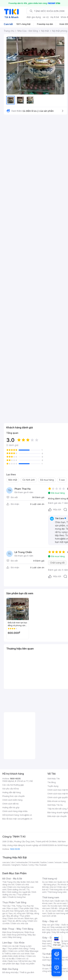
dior (13, 862)
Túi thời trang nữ (51, 954)
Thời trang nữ (49, 878)
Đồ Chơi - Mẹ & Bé (12, 878)
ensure (58, 862)
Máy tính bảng (14, 937)
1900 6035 (15, 849)
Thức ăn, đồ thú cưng (16, 921)
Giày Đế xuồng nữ (60, 932)
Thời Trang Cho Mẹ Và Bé (14, 882)
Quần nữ (61, 882)
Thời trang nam (50, 897)
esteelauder (22, 862)
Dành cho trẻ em (15, 918)
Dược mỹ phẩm (27, 963)
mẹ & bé (54, 17)
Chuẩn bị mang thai (17, 897)
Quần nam (60, 901)
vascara (6, 862)
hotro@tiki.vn (26, 815)
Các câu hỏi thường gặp (13, 785)
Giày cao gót (48, 925)
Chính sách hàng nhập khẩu (15, 811)
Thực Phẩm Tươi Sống (14, 902)
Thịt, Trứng (17, 906)
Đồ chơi (30, 882)
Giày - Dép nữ (50, 921)
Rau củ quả (12, 908)
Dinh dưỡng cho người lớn (19, 892)
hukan (24, 865)
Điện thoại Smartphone (12, 932)
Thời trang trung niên (57, 892)
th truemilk (34, 862)
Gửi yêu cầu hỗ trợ (10, 788)
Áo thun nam (48, 901)
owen (50, 862)
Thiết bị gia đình (27, 972)
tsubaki (43, 865)
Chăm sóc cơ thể (16, 951)
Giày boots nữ (52, 930)
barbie (44, 862)
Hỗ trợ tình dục (25, 961)
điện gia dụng (34, 17)
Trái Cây (6, 906)
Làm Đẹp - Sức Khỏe (13, 942)
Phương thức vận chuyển (13, 796)
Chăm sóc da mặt (10, 946)
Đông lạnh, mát (21, 911)
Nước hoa (12, 961)
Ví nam (45, 968)
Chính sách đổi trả (10, 804)
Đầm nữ (52, 882)
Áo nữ (44, 882)
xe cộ (46, 17)
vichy (31, 865)
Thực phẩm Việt (26, 908)
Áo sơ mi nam (60, 903)
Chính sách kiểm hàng (12, 800)
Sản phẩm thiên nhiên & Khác (18, 954)
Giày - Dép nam (50, 937)
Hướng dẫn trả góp (10, 807)
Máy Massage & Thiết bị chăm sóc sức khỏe (20, 952)
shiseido (6, 865)
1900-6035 (15, 778)
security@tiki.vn (25, 819)
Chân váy (61, 887)
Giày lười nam (48, 941)
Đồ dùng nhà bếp (10, 972)
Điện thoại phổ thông (16, 935)
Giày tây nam (62, 941)
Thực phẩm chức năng (17, 948)
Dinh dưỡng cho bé (16, 889)
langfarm (16, 865)
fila (36, 865)
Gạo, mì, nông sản (17, 913)
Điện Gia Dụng (10, 969)
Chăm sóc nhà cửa (19, 923)
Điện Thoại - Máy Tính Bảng (17, 928)
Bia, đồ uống (12, 916)
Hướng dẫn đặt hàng (11, 792)
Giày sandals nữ (58, 927)
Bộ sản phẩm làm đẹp (19, 962)
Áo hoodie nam (55, 906)
